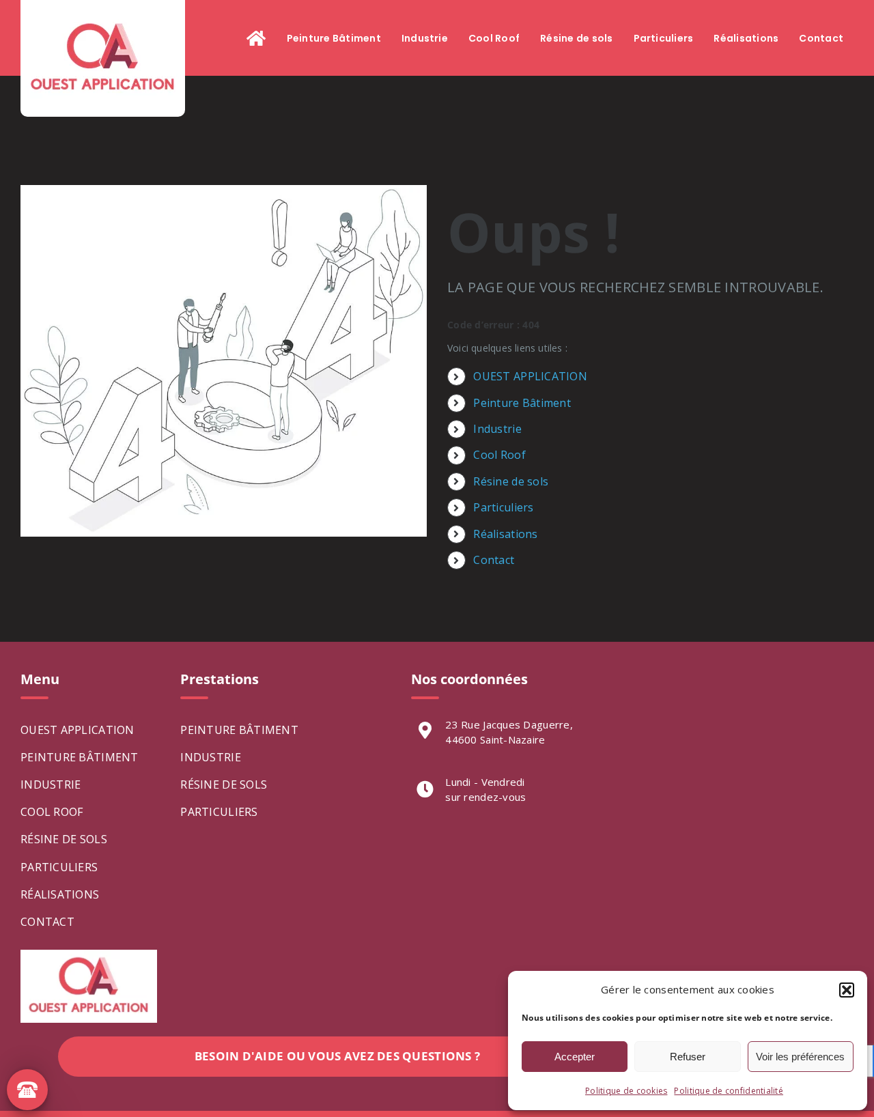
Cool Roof (499, 454)
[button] (847, 990)
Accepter (574, 1056)
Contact (493, 559)
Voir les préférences (800, 1056)
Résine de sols (510, 481)
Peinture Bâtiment (522, 402)
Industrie (497, 428)
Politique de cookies (626, 1091)
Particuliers (503, 507)
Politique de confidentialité (728, 1091)
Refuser (687, 1056)
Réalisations (505, 533)
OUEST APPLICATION (530, 376)
